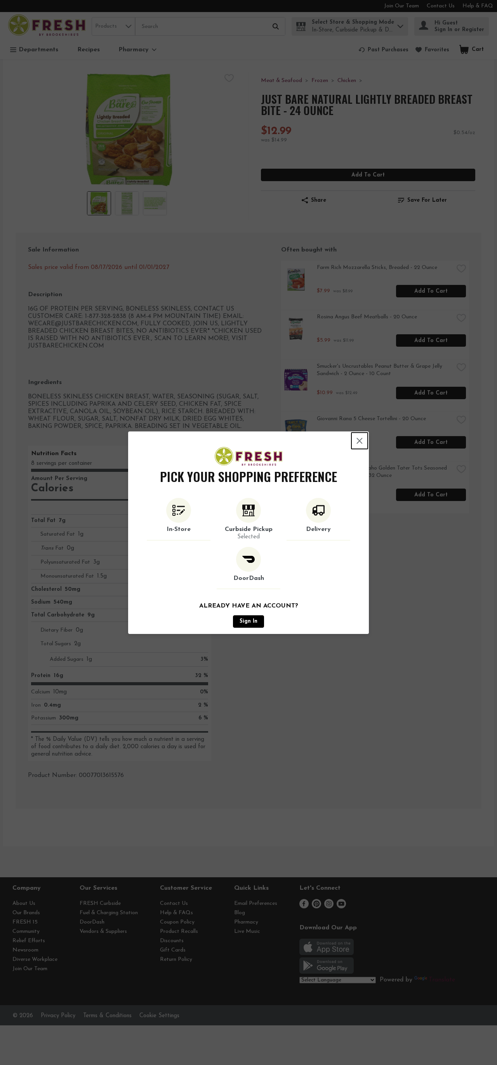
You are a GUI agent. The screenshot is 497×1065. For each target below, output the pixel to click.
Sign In (248, 621)
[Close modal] (359, 440)
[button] (178, 519)
